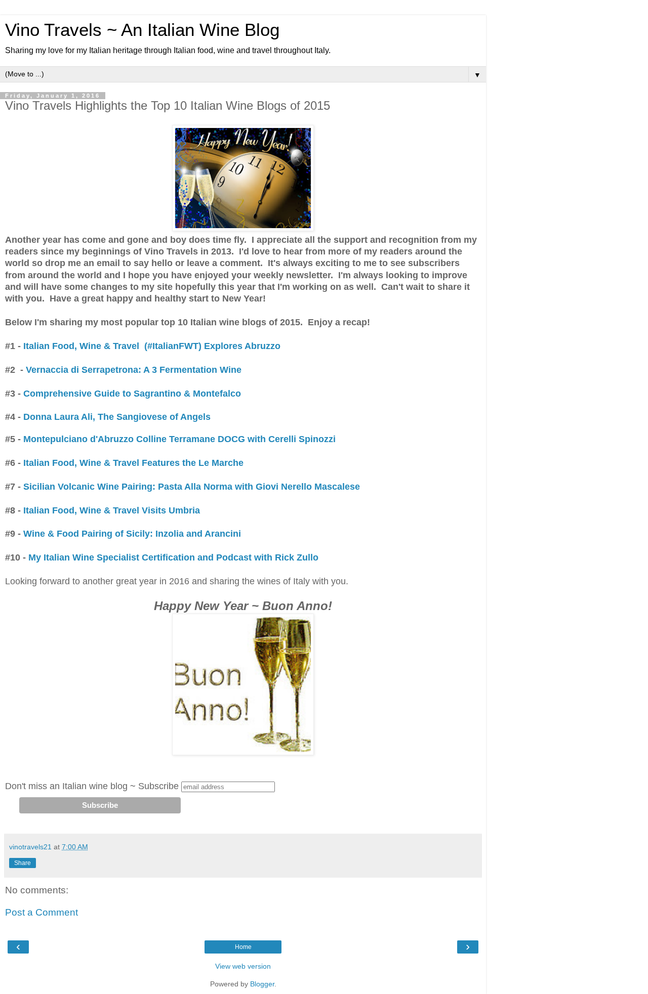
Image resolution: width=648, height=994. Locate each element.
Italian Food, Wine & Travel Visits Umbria (110, 510)
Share (22, 863)
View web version (243, 966)
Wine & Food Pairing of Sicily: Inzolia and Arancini (132, 534)
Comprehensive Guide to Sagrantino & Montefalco (132, 393)
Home (243, 946)
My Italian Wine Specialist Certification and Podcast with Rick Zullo (173, 557)
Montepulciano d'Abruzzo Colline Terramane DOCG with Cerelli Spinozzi (178, 439)
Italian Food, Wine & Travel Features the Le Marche (134, 463)
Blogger (262, 984)
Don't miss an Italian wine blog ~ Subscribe (92, 786)
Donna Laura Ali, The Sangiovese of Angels (117, 417)
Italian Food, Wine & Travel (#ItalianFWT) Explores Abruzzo (151, 346)
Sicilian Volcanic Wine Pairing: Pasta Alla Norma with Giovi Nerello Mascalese (191, 487)
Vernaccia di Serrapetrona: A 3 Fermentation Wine (133, 370)
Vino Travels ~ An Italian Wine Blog (142, 29)
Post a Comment (41, 912)
